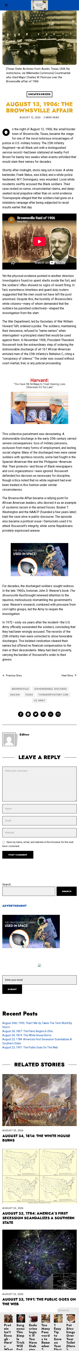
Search (6, 884)
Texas (29, 694)
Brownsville (20, 689)
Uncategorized (39, 94)
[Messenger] (28, 714)
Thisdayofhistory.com (53, 694)
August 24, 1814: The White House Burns (26, 1035)
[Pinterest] (43, 714)
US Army (39, 700)
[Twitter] (35, 714)
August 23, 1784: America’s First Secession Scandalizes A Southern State (38, 1218)
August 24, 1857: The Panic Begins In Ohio (27, 1031)
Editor (24, 734)
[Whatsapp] (50, 714)
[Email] (58, 714)
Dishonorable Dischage (50, 689)
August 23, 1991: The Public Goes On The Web (30, 1047)
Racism (15, 694)
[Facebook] (20, 714)
